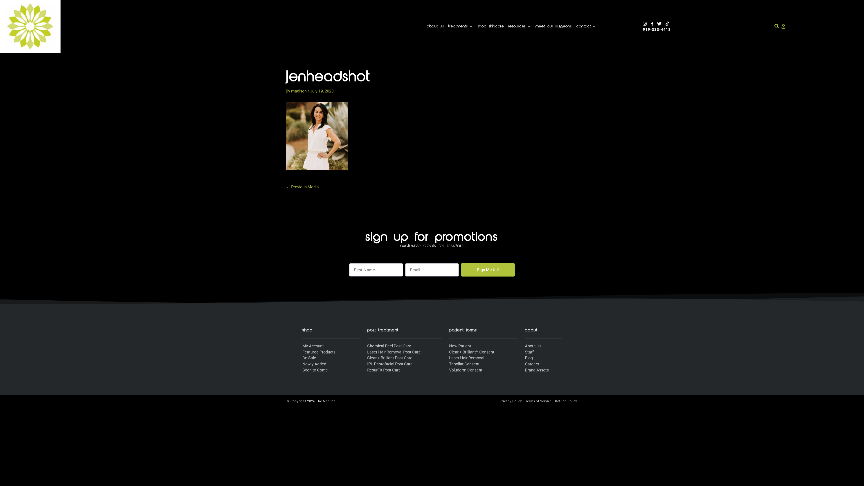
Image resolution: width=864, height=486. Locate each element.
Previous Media (302, 186)
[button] (460, 26)
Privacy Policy (511, 401)
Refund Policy (566, 401)
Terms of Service (538, 401)
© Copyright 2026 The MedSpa (311, 401)
